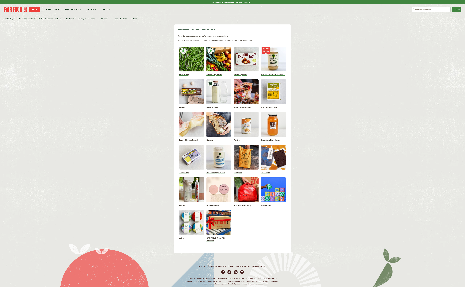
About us (51, 9)
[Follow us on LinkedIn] (242, 272)
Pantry (92, 18)
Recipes (91, 9)
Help (105, 9)
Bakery (81, 18)
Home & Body (119, 18)
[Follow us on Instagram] (229, 272)
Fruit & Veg (8, 18)
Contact (202, 266)
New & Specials (26, 18)
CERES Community (218, 266)
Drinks (104, 18)
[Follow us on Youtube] (236, 272)
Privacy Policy (259, 266)
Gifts (133, 18)
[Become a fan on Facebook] (223, 272)
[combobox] (432, 9)
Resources (72, 9)
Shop (34, 9)
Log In (457, 9)
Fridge (69, 18)
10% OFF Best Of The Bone (50, 18)
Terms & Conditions (239, 266)
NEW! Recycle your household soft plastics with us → (232, 2)
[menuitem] (11, 18)
